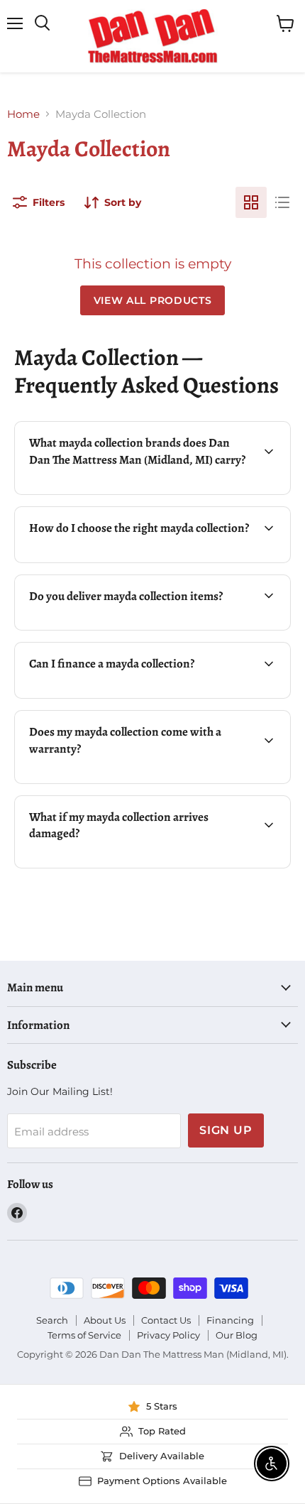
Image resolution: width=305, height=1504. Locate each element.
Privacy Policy (168, 1335)
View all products (153, 300)
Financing (230, 1320)
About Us (105, 1320)
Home (23, 114)
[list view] (282, 202)
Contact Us (166, 1320)
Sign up (226, 1130)
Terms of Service (84, 1335)
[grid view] (251, 202)
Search (52, 1320)
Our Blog (236, 1335)
